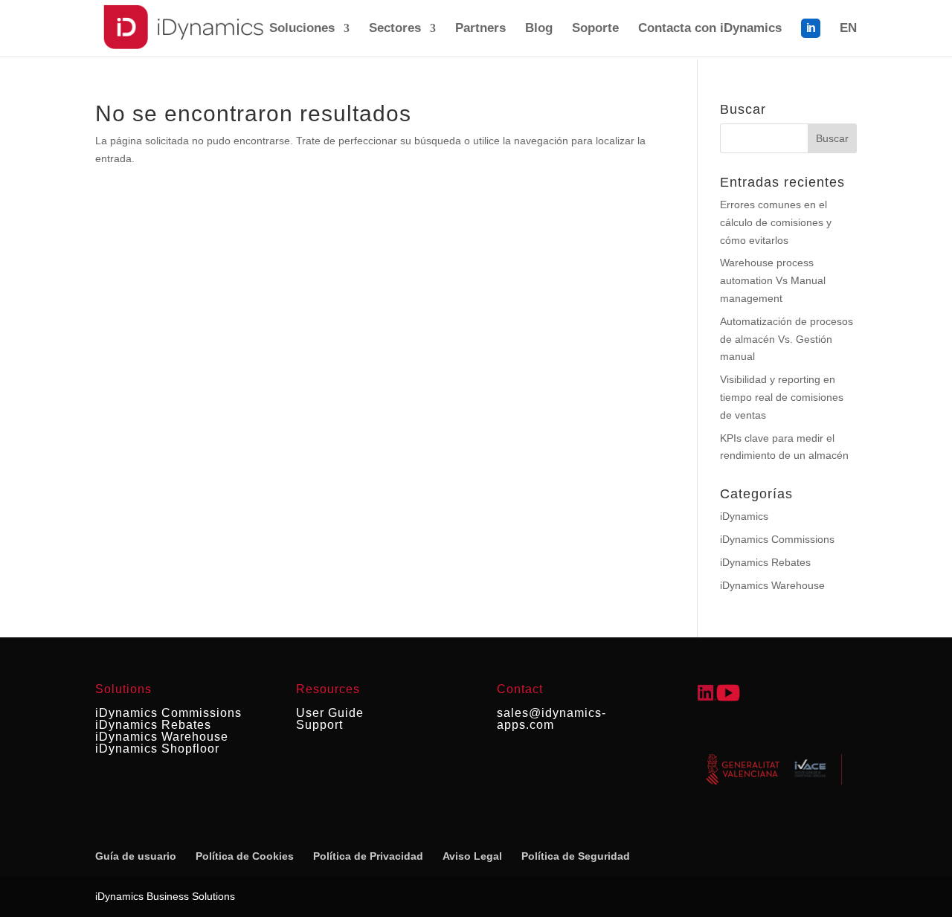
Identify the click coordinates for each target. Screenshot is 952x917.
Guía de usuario (135, 856)
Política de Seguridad (575, 856)
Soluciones (302, 29)
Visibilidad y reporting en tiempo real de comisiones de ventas (781, 397)
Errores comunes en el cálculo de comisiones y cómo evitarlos (776, 222)
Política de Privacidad (368, 856)
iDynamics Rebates (765, 562)
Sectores (395, 29)
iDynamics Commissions (777, 539)
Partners (480, 29)
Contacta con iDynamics (710, 29)
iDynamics (744, 516)
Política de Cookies (245, 856)
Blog (539, 29)
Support (319, 724)
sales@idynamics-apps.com (551, 719)
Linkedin (810, 38)
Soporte (595, 29)
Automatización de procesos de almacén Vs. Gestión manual (786, 339)
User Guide (330, 713)
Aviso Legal (472, 856)
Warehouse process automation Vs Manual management (773, 280)
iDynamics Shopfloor (157, 748)
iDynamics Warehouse (772, 585)
